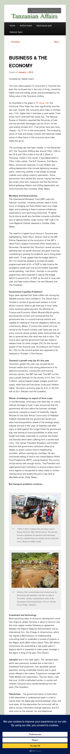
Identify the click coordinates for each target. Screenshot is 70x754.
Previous (14, 41)
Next (57, 41)
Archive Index (26, 25)
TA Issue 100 (42, 102)
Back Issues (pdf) (44, 25)
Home (12, 25)
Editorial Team (16, 32)
